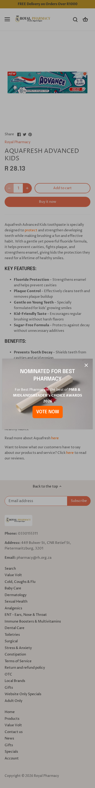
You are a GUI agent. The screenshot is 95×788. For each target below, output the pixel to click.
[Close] (86, 365)
